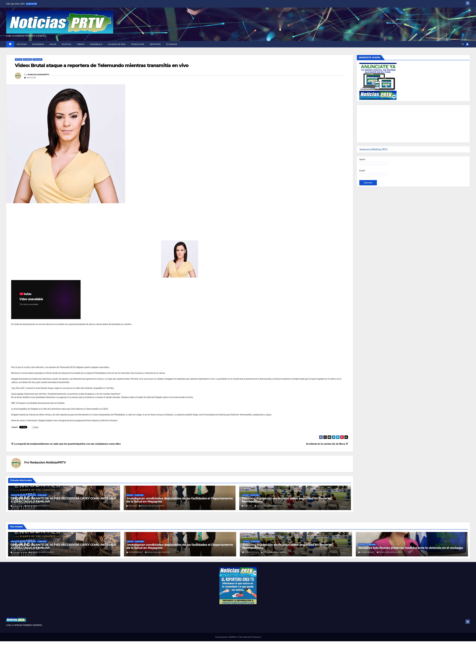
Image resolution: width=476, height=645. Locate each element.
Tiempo (81, 44)
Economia (171, 44)
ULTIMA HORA (37, 59)
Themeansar (256, 637)
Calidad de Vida (117, 44)
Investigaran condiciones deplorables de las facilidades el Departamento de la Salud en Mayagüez (179, 500)
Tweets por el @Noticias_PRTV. (373, 149)
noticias (14, 495)
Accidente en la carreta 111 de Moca (326, 444)
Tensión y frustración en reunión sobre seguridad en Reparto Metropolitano (286, 500)
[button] (463, 44)
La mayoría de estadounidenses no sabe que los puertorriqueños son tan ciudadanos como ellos (67, 444)
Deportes (155, 44)
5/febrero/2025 (252, 552)
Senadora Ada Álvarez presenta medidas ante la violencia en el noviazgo (410, 548)
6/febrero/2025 (136, 552)
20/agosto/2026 (20, 552)
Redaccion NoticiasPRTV (38, 74)
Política (66, 44)
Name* (362, 159)
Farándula (96, 44)
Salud (52, 44)
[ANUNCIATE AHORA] (378, 81)
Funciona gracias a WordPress (226, 637)
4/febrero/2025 (368, 552)
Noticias (22, 44)
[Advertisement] (85, 223)
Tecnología (137, 44)
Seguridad (38, 44)
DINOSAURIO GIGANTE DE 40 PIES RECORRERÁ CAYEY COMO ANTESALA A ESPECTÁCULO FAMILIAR (63, 500)
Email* (362, 171)
